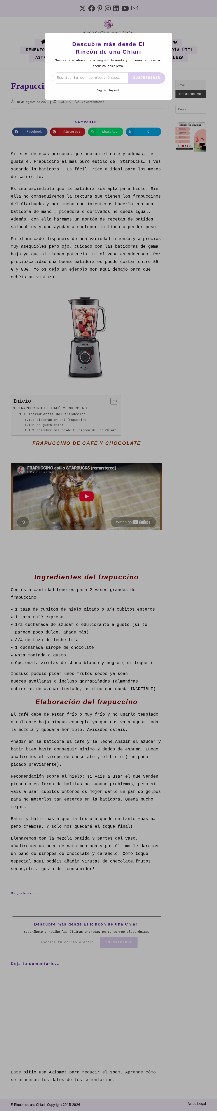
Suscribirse (146, 78)
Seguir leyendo (108, 90)
